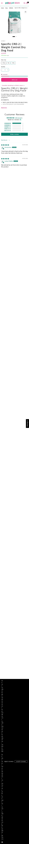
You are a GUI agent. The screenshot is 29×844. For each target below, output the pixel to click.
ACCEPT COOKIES (21, 761)
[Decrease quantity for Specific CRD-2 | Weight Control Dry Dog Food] (2, 69)
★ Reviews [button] (27, 423)
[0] (27, 3)
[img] (5, 145)
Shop (6, 7)
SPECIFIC (11, 7)
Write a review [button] (14, 134)
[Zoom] (25, 12)
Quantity (3, 66)
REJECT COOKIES (8, 761)
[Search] (24, 3)
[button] (8, 123)
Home (2, 7)
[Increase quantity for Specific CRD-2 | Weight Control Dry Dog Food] (7, 69)
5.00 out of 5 (18, 118)
